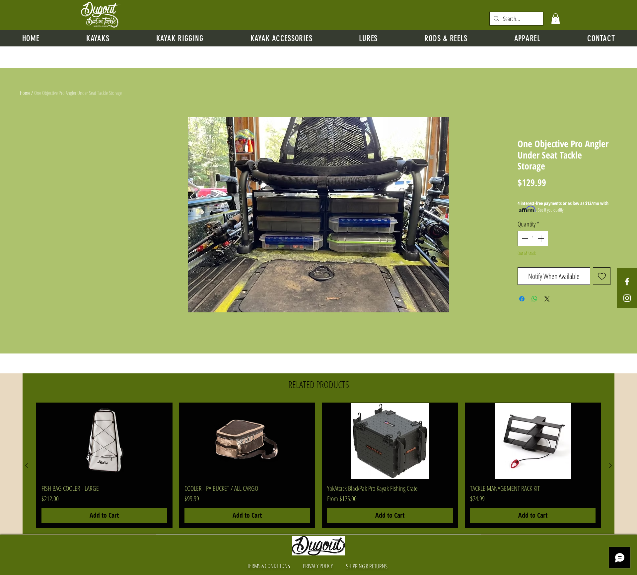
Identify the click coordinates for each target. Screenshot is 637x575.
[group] (318, 465)
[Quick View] (104, 441)
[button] (555, 18)
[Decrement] (524, 238)
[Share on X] (547, 299)
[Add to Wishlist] (601, 276)
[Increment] (541, 238)
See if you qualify (550, 210)
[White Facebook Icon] (627, 282)
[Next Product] (610, 466)
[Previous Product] (27, 466)
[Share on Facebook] (522, 299)
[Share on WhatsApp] (534, 299)
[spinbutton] (533, 238)
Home (25, 92)
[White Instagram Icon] (627, 298)
